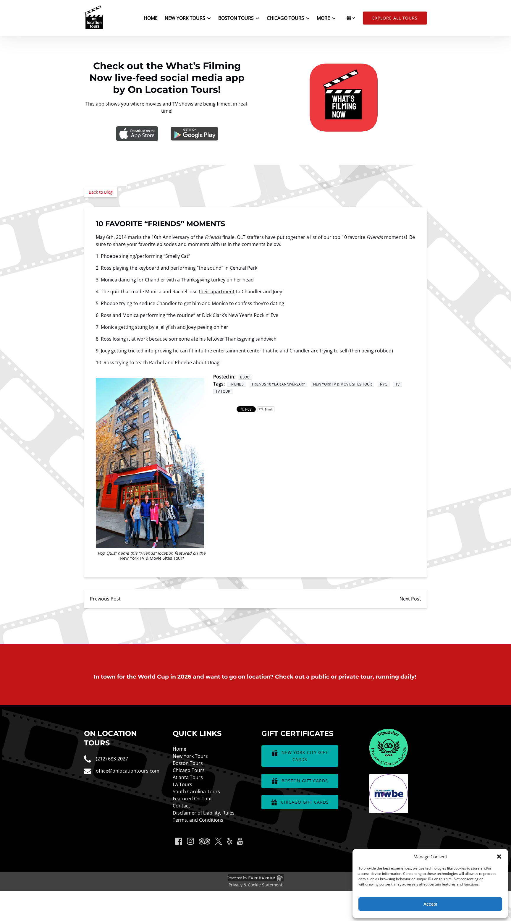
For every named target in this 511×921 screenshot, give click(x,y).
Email (268, 409)
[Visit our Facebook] (178, 841)
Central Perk (243, 268)
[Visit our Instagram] (190, 841)
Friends (236, 384)
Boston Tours (188, 763)
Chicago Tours (189, 770)
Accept (430, 904)
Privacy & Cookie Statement (255, 885)
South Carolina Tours (196, 791)
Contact (181, 805)
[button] (499, 857)
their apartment (217, 291)
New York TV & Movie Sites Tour (151, 558)
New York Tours (190, 756)
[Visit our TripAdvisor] (204, 841)
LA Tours (182, 784)
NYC (383, 384)
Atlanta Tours (188, 777)
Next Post (410, 598)
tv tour (223, 391)
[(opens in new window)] (388, 732)
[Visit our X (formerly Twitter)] (218, 841)
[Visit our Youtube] (240, 841)
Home (151, 18)
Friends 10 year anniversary (278, 384)
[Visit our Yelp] (229, 841)
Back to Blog (101, 192)
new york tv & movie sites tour (342, 384)
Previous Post (105, 598)
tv (397, 384)
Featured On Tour (192, 798)
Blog (245, 377)
